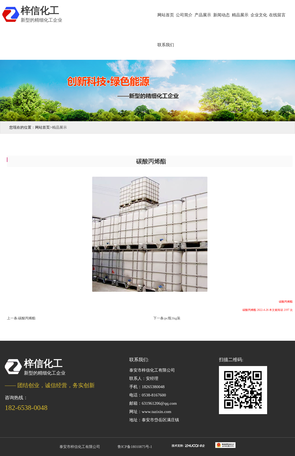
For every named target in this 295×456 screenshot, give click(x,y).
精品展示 (240, 15)
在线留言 (277, 15)
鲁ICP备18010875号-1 (135, 447)
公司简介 (184, 15)
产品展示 (203, 15)
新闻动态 (221, 15)
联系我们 (165, 45)
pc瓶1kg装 (172, 318)
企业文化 (259, 15)
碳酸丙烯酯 (26, 318)
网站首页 (165, 15)
